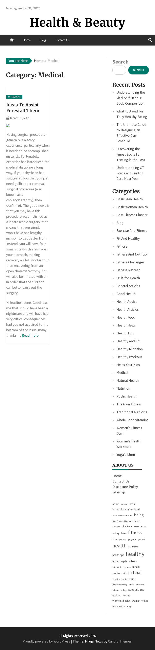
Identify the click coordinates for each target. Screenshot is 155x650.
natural (135, 572)
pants (124, 579)
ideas (133, 561)
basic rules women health (126, 509)
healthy (135, 554)
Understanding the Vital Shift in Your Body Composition (130, 98)
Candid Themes (120, 641)
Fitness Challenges (130, 262)
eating (115, 533)
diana (143, 526)
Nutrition (123, 388)
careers (116, 526)
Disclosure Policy (125, 486)
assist (132, 504)
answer (124, 504)
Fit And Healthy (128, 238)
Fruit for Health (128, 278)
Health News (126, 325)
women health (140, 600)
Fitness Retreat (128, 270)
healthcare (133, 546)
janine (128, 567)
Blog (43, 40)
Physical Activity (119, 584)
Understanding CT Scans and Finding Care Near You (130, 173)
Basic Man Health (129, 199)
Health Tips (125, 333)
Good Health (126, 293)
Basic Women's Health (122, 515)
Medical (122, 372)
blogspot (137, 521)
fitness (135, 532)
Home (27, 40)
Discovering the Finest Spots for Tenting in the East (130, 154)
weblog (126, 595)
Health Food (125, 317)
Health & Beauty (77, 22)
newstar (116, 579)
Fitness (121, 246)
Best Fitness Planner (132, 214)
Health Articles (127, 309)
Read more (30, 335)
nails (124, 573)
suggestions (136, 590)
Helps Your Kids (128, 364)
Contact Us (62, 40)
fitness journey (119, 539)
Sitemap (118, 492)
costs (136, 526)
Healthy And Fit (128, 341)
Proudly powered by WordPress (47, 641)
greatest (141, 539)
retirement (140, 584)
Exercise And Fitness (131, 230)
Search (120, 61)
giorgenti (132, 539)
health (119, 545)
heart (115, 561)
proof (131, 584)
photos (132, 579)
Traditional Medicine (131, 412)
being (139, 514)
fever (123, 533)
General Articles (128, 285)
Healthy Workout (129, 356)
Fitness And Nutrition (132, 254)
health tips (118, 555)
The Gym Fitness (129, 404)
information (117, 567)
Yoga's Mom (125, 454)
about (115, 504)
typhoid (116, 595)
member (116, 573)
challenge (127, 526)
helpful (123, 561)
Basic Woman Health (132, 207)
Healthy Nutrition (129, 349)
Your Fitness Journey (121, 606)
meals (136, 567)
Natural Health (127, 380)
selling (123, 590)
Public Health (126, 396)
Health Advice (126, 301)
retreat (115, 590)
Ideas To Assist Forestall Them (22, 107)
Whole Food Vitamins (132, 420)
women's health (121, 600)
